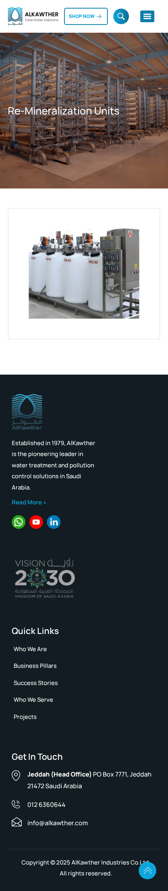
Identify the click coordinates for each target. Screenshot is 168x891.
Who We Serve (33, 700)
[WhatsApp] (18, 522)
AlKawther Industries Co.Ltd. (110, 862)
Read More (27, 502)
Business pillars (35, 666)
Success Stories (36, 683)
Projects (25, 717)
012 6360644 (46, 804)
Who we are (30, 649)
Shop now (82, 16)
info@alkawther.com (57, 823)
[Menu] (147, 16)
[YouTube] (36, 522)
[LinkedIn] (54, 522)
